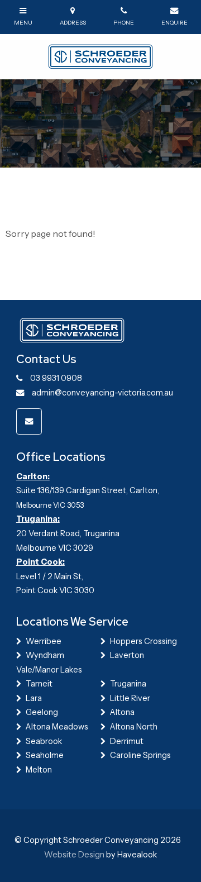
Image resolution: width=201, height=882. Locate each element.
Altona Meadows (57, 727)
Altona (122, 712)
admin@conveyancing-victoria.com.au (102, 393)
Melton (39, 770)
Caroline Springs (140, 755)
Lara (34, 698)
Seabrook (44, 741)
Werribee (43, 641)
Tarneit (39, 684)
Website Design (74, 855)
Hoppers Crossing (143, 641)
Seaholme (45, 755)
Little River (130, 698)
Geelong (42, 712)
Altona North (133, 727)
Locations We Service (72, 621)
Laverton (127, 655)
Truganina (128, 684)
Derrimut (126, 741)
